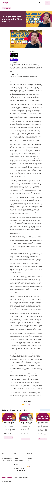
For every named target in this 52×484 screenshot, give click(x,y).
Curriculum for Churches (7, 458)
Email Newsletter (30, 456)
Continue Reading (8, 437)
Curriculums (12, 2)
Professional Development (17, 465)
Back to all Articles (7, 8)
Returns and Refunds (31, 463)
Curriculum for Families (7, 456)
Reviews (3, 453)
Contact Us (29, 453)
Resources (19, 2)
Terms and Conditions (6, 481)
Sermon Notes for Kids (19, 468)
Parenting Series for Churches (18, 461)
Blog (15, 453)
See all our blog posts (44, 410)
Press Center (29, 458)
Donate (28, 460)
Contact (34, 2)
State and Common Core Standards (19, 471)
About (29, 2)
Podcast (16, 458)
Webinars (16, 456)
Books (24, 2)
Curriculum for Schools (7, 460)
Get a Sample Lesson (47, 3)
